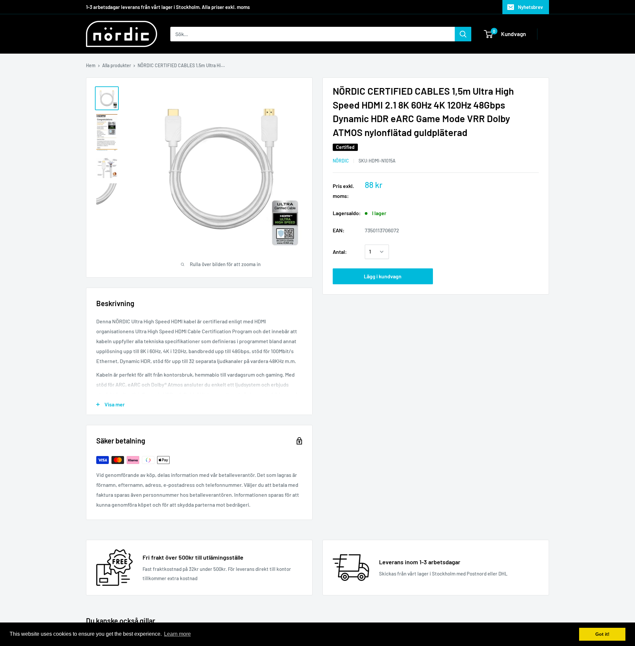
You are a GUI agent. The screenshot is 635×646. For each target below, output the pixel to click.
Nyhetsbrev (530, 7)
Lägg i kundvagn (383, 276)
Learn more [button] (177, 634)
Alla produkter (116, 65)
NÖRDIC (341, 160)
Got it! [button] (602, 634)
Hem (91, 65)
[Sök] (463, 34)
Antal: (340, 252)
